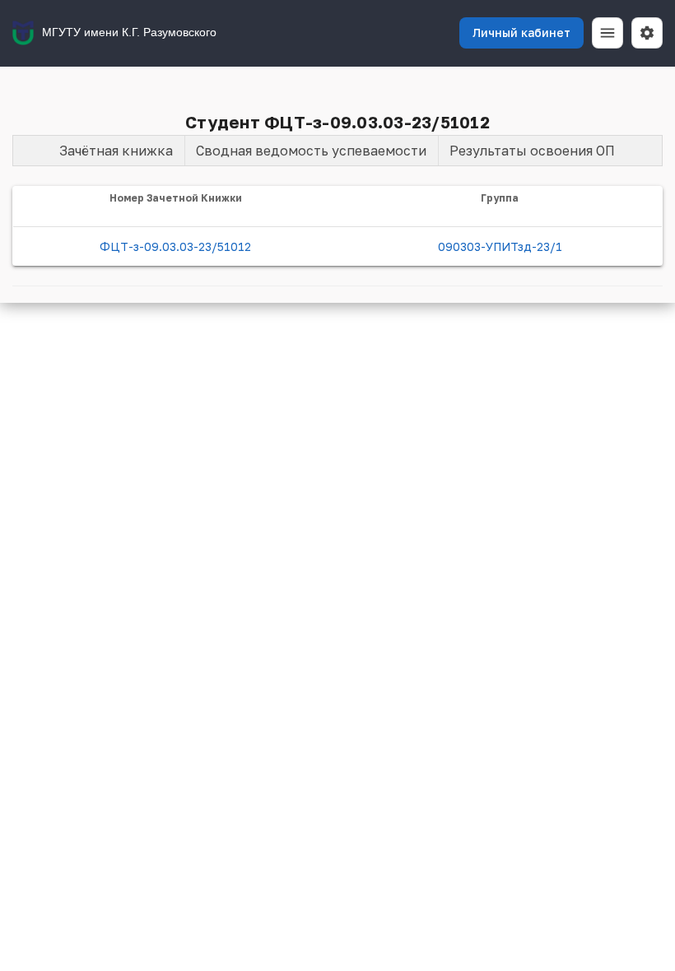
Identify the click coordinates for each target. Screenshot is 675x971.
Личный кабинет (521, 32)
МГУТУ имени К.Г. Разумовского (129, 32)
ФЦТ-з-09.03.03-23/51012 (175, 246)
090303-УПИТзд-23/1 (500, 246)
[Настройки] (647, 33)
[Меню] (607, 33)
